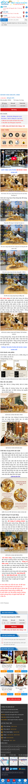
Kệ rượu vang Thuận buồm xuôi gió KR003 (21, 666)
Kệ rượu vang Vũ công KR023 (21, 689)
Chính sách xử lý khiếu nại (5, 752)
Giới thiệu (8, 772)
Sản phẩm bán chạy (16, 772)
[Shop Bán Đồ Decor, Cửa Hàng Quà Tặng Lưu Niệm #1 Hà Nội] (14, 2)
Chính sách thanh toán (5, 746)
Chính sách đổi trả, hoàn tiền (14, 749)
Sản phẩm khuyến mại (12, 23)
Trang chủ (3, 23)
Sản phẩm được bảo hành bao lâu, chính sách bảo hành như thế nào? (15, 643)
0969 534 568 (13, 729)
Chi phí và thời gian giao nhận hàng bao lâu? (15, 639)
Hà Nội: (3, 714)
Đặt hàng (14, 109)
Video (11, 772)
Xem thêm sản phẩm (14, 699)
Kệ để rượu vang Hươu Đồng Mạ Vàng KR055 (7, 689)
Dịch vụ (3, 774)
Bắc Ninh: (4, 717)
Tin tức (22, 772)
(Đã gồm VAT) (10, 98)
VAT (9, 691)
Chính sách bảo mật (22, 746)
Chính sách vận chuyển (13, 746)
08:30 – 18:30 (12, 740)
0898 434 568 (14, 726)
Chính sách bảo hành (4, 749)
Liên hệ (6, 774)
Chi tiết (3, 671)
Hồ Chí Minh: (4, 719)
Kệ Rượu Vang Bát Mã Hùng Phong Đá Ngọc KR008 (7, 666)
